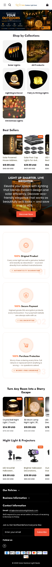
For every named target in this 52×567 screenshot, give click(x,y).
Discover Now (26, 214)
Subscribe (42, 532)
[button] (5, 5)
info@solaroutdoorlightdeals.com (23, 510)
